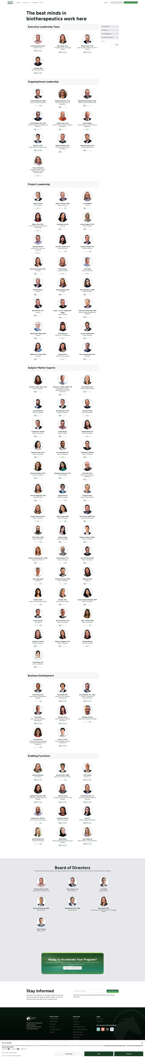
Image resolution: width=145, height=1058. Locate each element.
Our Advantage (34, 2)
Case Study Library (116, 2)
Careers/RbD (53, 1024)
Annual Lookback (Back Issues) (80, 1029)
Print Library (76, 1021)
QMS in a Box (76, 1037)
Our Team (18, 2)
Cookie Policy (99, 1021)
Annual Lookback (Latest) (79, 1026)
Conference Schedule (55, 1029)
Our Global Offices (54, 1018)
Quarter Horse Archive (78, 1034)
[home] (10, 2)
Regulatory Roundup (78, 1032)
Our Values (52, 1026)
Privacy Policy (99, 1018)
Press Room (75, 1018)
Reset (117, 44)
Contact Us (106, 2)
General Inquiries (54, 1021)
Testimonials (76, 1024)
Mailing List (52, 1032)
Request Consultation (130, 2)
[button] (25, 2)
